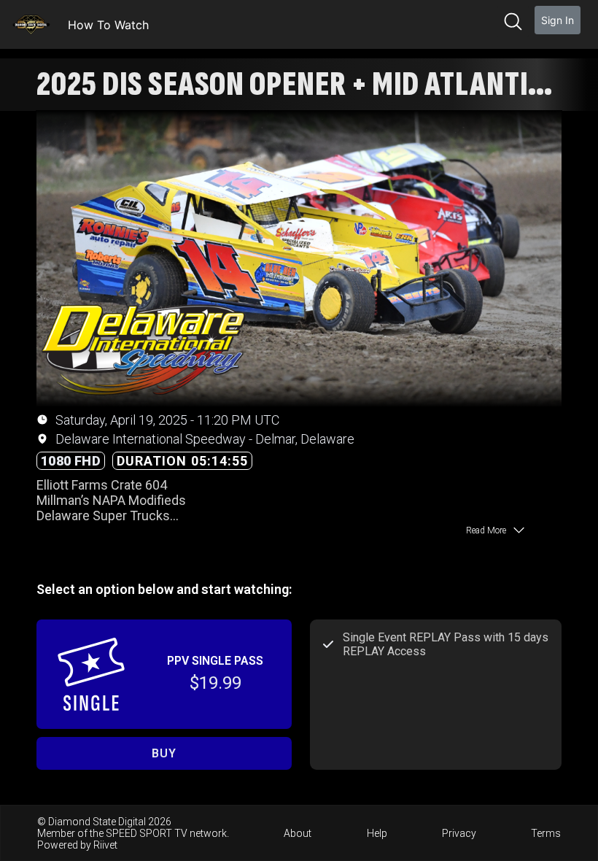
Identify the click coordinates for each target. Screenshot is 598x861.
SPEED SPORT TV (146, 833)
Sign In (557, 20)
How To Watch (108, 25)
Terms (546, 833)
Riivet (105, 845)
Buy (164, 753)
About (297, 833)
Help (377, 833)
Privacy (459, 833)
